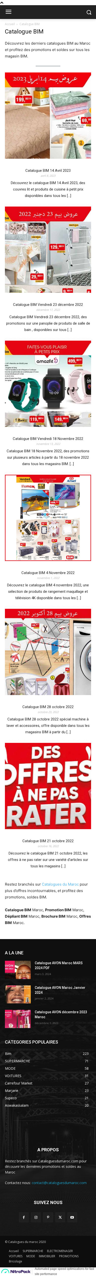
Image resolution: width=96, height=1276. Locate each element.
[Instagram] (36, 1217)
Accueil (10, 24)
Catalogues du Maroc (60, 884)
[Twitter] (60, 1217)
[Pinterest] (48, 1217)
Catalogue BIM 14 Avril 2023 (48, 170)
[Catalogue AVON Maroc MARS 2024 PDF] (18, 970)
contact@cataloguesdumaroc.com (59, 1182)
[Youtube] (72, 1217)
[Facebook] (24, 1217)
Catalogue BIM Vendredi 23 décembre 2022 (48, 304)
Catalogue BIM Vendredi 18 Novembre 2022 (48, 439)
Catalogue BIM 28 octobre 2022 (48, 707)
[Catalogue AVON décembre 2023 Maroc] (18, 1019)
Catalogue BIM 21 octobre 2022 (48, 841)
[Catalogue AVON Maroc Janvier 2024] (18, 994)
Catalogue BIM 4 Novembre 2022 (48, 573)
